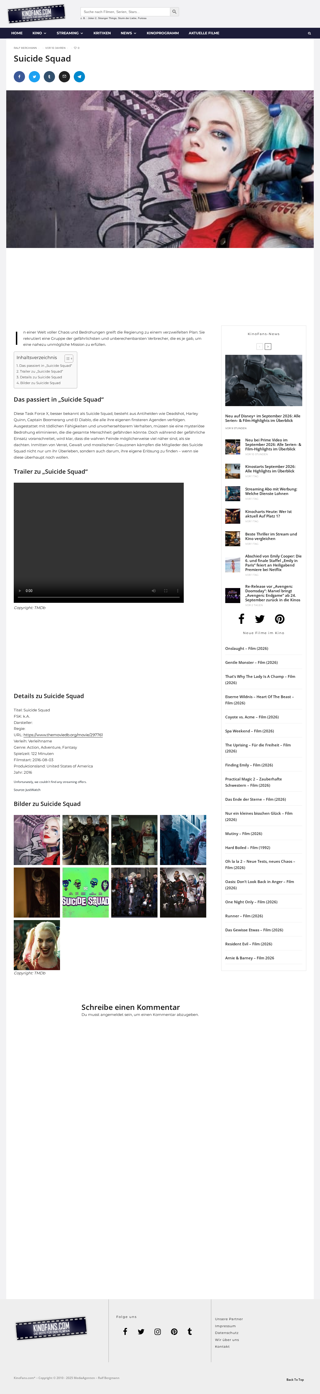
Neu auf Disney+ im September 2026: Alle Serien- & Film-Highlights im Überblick (262, 418)
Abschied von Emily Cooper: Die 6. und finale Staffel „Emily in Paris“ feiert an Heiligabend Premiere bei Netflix (273, 563)
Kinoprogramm (163, 33)
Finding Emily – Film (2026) (249, 764)
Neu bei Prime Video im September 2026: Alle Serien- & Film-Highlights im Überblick (273, 444)
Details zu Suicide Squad (41, 377)
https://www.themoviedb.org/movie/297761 (63, 734)
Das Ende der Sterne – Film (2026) (255, 799)
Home (16, 33)
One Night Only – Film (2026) (251, 901)
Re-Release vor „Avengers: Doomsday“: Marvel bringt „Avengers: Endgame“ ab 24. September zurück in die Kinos (272, 593)
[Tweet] (34, 76)
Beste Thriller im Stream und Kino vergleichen (271, 536)
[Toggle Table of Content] (66, 358)
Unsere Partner (229, 1319)
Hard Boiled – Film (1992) (247, 847)
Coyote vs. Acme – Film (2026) (252, 716)
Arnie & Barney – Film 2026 (249, 957)
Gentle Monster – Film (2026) (251, 662)
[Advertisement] (116, 290)
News (126, 33)
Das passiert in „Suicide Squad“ (45, 366)
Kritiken (102, 33)
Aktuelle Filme (204, 33)
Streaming (68, 33)
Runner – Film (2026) (244, 915)
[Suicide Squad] (37, 840)
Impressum (225, 1326)
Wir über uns (227, 1340)
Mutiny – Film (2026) (243, 833)
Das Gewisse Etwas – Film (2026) (254, 929)
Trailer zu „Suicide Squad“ (41, 371)
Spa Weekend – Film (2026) (249, 730)
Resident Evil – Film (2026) (248, 943)
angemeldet (112, 1014)
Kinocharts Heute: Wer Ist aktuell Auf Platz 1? (268, 513)
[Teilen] (19, 76)
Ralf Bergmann (25, 48)
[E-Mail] (64, 76)
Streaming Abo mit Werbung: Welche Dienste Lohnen (271, 491)
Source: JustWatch (27, 789)
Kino (37, 33)
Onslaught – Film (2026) (246, 648)
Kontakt (222, 1346)
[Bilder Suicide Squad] (85, 840)
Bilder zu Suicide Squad (40, 383)
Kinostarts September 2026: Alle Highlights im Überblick (270, 468)
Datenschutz (227, 1333)
